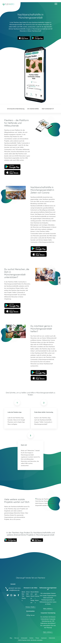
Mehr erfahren (47, 609)
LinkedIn (15, 595)
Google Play (12, 166)
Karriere (31, 638)
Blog (11, 638)
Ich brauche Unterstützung (15, 109)
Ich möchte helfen (33, 109)
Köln (27, 594)
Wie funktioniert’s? (48, 109)
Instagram (11, 595)
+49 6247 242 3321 (14, 588)
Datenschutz (52, 638)
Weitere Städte (30, 607)
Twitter (8, 595)
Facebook (18, 595)
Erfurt (28, 592)
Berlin (23, 592)
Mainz (28, 596)
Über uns (16, 638)
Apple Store (12, 172)
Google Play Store (37, 38)
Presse (37, 638)
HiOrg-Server (30, 615)
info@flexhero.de (14, 590)
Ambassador (24, 638)
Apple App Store (23, 38)
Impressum (44, 638)
